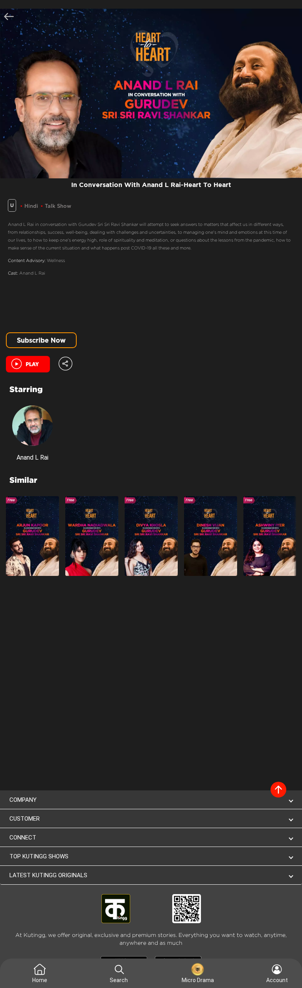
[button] (65, 362)
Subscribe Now (41, 340)
